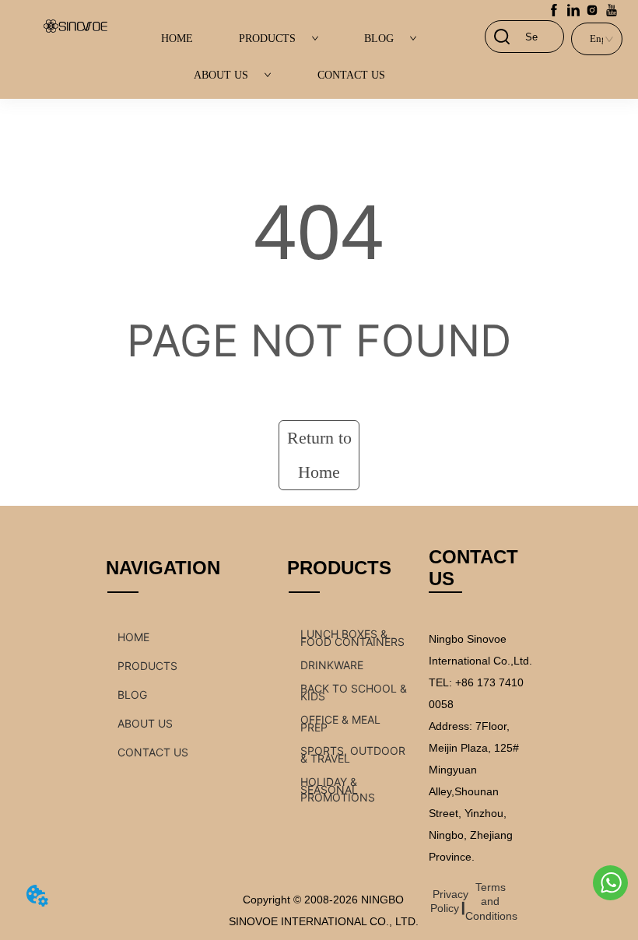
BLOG (379, 38)
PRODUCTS (267, 38)
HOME (177, 38)
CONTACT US (351, 75)
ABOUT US (221, 75)
